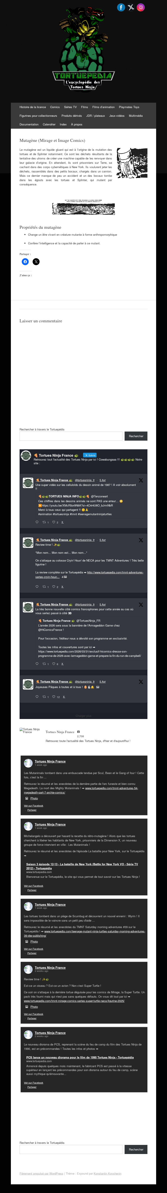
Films (84, 107)
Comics (55, 107)
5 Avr (103, 480)
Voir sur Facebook (33, 805)
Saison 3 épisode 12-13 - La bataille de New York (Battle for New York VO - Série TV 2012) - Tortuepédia (82, 866)
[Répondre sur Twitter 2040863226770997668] (38, 586)
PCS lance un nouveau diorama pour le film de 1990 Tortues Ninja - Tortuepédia (80, 1057)
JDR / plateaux (95, 116)
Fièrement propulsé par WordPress (41, 1173)
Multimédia (136, 116)
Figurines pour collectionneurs (38, 116)
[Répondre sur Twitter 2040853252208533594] (38, 664)
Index (63, 124)
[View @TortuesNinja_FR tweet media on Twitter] (97, 687)
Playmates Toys (129, 107)
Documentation (29, 124)
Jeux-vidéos (117, 116)
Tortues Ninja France (50, 761)
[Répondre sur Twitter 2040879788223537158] (38, 522)
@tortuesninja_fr (85, 480)
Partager (32, 810)
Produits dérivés (72, 116)
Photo (34, 798)
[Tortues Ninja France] (30, 730)
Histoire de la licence (33, 107)
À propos (76, 124)
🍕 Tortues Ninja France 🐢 (54, 480)
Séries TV (70, 107)
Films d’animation (103, 107)
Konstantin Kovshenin (107, 1173)
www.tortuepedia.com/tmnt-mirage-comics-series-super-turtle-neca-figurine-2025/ (74, 1001)
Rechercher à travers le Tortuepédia (42, 429)
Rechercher (136, 436)
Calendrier (49, 124)
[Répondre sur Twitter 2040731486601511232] (38, 697)
